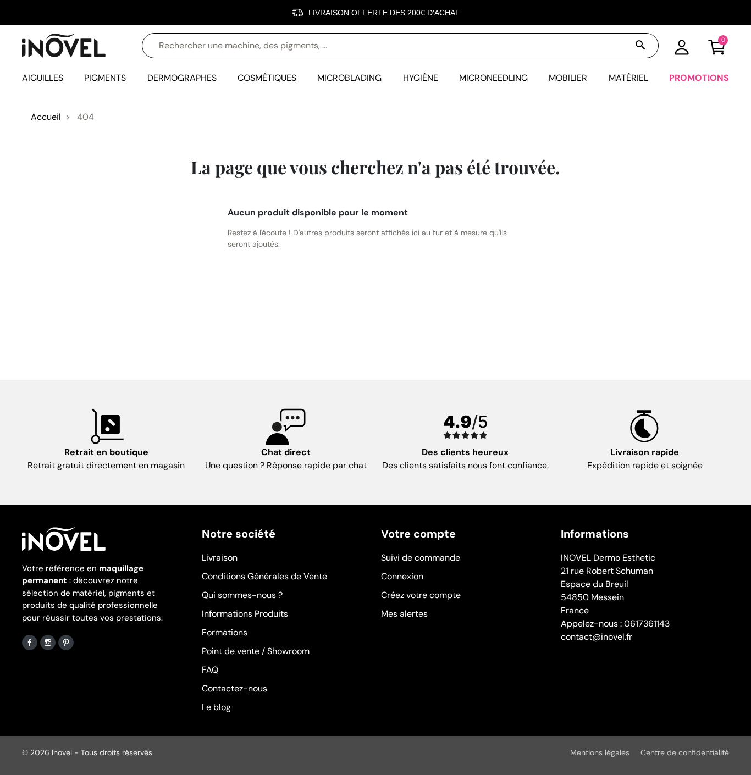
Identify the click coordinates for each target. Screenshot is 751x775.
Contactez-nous (234, 688)
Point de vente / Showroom (256, 651)
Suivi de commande (420, 557)
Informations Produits (245, 613)
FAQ (210, 670)
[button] (717, 45)
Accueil (46, 117)
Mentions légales (599, 752)
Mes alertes (404, 613)
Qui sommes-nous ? (242, 595)
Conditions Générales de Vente (264, 576)
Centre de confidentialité (684, 752)
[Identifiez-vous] (682, 45)
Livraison (220, 557)
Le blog (216, 707)
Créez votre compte (421, 595)
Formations (224, 632)
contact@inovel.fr (596, 637)
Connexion (402, 576)
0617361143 (647, 623)
